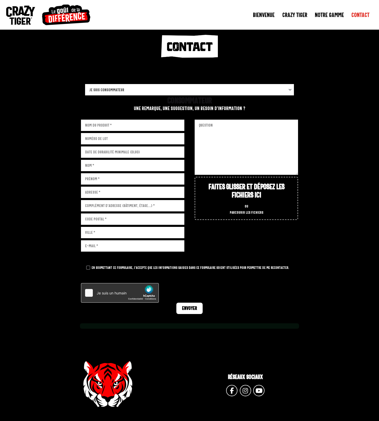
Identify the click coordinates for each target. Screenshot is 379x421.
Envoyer (189, 308)
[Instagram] (245, 390)
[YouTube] (259, 390)
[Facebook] (231, 390)
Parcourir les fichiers (246, 212)
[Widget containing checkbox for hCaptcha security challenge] (120, 293)
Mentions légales (193, 418)
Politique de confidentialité (241, 418)
